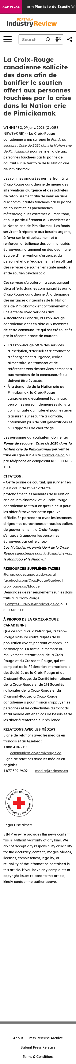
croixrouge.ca (53, 455)
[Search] (48, 39)
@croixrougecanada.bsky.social (29, 574)
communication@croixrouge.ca (35, 753)
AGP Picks (11, 7)
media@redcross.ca (51, 771)
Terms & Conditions (38, 1056)
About (18, 1038)
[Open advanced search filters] (58, 39)
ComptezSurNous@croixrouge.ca (32, 604)
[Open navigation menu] (7, 39)
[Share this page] (70, 39)
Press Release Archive (45, 1038)
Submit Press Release (38, 1047)
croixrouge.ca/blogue (21, 586)
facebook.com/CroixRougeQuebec (32, 580)
